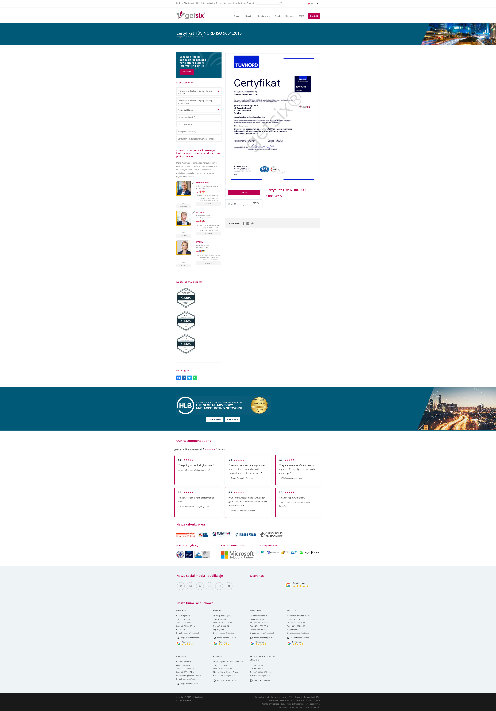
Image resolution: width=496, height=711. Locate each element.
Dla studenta (189, 3)
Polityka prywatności (270, 704)
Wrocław (184, 236)
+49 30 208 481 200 (262, 672)
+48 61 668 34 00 (224, 622)
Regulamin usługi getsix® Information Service (300, 700)
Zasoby (278, 16)
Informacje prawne (279, 697)
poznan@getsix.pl (227, 633)
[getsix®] (190, 17)
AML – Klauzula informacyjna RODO (304, 697)
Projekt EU (307, 707)
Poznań (184, 265)
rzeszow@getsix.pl (227, 675)
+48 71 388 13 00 (187, 622)
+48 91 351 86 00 (298, 622)
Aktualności (290, 16)
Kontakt (314, 16)
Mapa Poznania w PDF (226, 637)
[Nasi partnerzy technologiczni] (237, 558)
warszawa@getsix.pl (265, 633)
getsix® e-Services (215, 3)
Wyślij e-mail (209, 204)
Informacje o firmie (261, 697)
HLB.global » (232, 419)
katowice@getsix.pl (191, 679)
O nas (236, 16)
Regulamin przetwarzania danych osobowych (300, 704)
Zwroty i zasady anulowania (290, 707)
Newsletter (201, 3)
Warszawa (183, 206)
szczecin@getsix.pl (301, 633)
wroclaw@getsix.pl (191, 633)
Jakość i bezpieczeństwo (251, 205)
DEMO (302, 16)
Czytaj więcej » (214, 419)
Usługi (248, 16)
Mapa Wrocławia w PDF (190, 637)
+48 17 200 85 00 (224, 668)
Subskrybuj (187, 72)
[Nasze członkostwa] (192, 538)
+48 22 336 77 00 (261, 622)
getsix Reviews (186, 449)
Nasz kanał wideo (185, 124)
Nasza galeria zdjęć (186, 117)
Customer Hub (230, 3)
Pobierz (244, 193)
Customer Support (246, 3)
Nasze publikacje (185, 110)
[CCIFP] (222, 538)
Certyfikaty (255, 203)
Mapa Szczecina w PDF (300, 637)
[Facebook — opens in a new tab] (181, 586)
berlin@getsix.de (263, 675)
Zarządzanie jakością (187, 131)
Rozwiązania (262, 16)
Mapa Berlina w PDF (262, 680)
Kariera (179, 3)
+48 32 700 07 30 (187, 668)
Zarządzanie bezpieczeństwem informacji (196, 139)
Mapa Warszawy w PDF (264, 637)
